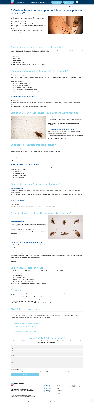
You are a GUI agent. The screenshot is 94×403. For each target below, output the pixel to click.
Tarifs (36, 6)
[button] (77, 2)
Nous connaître (43, 6)
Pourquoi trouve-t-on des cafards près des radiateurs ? (25, 321)
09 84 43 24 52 (73, 389)
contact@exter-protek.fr (75, 391)
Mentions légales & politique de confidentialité (33, 401)
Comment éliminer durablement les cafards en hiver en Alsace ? (26, 329)
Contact (57, 6)
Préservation (29, 6)
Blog (51, 6)
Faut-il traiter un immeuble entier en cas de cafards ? (24, 331)
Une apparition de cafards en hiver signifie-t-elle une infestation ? (27, 323)
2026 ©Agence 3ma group (52, 401)
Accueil (15, 6)
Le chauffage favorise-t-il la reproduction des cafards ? (24, 326)
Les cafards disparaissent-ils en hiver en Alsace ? (23, 312)
